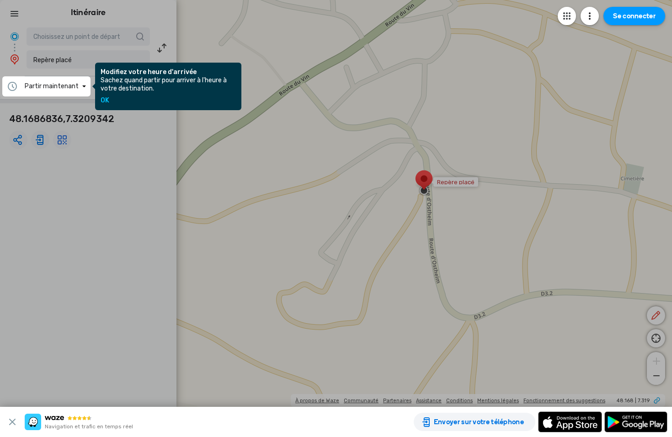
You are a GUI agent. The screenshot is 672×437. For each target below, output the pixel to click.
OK (105, 100)
